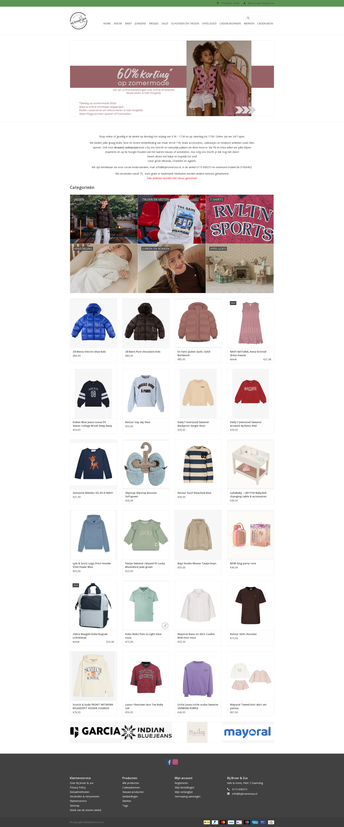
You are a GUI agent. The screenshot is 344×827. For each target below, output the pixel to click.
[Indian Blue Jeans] (146, 732)
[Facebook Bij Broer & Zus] (169, 762)
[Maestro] (247, 822)
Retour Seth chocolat (243, 634)
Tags (125, 805)
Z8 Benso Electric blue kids (89, 351)
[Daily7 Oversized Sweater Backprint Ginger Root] (198, 393)
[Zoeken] (248, 18)
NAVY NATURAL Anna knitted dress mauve (248, 353)
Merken (249, 23)
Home (107, 23)
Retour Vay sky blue (137, 422)
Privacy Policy (78, 787)
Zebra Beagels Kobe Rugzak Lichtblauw (90, 635)
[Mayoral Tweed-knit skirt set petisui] (250, 676)
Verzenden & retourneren (84, 796)
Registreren (181, 783)
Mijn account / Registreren (260, 3)
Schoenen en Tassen (185, 23)
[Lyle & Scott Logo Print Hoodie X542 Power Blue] (93, 534)
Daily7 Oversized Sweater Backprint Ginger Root (193, 423)
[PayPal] (215, 822)
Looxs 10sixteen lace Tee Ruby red (144, 706)
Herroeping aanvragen (187, 796)
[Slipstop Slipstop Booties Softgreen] (145, 464)
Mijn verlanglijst (184, 792)
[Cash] (270, 822)
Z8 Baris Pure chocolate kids (142, 351)
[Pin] (263, 822)
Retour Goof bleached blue (194, 493)
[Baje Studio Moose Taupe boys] (198, 534)
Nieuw (118, 23)
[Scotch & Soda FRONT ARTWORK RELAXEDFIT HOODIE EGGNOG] (93, 676)
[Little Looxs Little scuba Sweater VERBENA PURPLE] (198, 676)
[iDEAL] (206, 822)
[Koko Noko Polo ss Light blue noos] (145, 605)
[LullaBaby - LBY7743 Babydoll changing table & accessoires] (250, 464)
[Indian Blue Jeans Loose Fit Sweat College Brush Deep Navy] (93, 393)
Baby (128, 23)
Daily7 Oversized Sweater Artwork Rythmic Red (246, 423)
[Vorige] (77, 732)
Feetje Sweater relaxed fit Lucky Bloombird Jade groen (145, 565)
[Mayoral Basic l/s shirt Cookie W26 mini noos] (198, 605)
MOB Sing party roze (243, 563)
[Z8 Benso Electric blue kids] (93, 323)
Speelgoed (209, 23)
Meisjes (154, 23)
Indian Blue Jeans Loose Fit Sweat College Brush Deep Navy (92, 423)
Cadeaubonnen (230, 23)
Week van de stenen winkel (85, 810)
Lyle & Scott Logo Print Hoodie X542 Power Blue (92, 565)
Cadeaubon (265, 23)
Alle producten (130, 783)
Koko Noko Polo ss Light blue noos (143, 635)
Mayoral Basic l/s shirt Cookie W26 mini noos (196, 635)
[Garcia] (95, 732)
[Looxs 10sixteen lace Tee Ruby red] (145, 676)
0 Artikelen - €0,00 (230, 3)
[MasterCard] (223, 822)
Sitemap (74, 805)
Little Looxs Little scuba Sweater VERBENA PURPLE (198, 706)
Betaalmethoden (79, 792)
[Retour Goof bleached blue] (198, 464)
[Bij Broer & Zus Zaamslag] (78, 20)
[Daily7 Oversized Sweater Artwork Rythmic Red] (250, 393)
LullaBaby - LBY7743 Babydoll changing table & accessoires (248, 494)
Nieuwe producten (133, 792)
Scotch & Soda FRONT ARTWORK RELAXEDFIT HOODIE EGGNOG (93, 706)
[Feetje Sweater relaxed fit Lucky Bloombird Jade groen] (145, 534)
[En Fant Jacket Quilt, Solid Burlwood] (198, 323)
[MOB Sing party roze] (250, 534)
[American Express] (255, 822)
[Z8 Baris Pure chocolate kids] (145, 323)
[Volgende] (267, 732)
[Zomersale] (172, 78)
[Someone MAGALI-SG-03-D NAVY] (93, 464)
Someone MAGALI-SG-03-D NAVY (93, 493)
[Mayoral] (248, 732)
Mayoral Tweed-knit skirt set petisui (248, 706)
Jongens (140, 23)
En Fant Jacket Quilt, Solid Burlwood (194, 353)
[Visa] (231, 822)
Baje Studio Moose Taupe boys (197, 563)
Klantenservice (78, 801)
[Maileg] (197, 732)
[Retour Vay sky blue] (145, 393)
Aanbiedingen (130, 796)
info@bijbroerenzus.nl (244, 793)
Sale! (165, 23)
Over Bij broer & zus (82, 783)
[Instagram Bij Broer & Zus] (175, 762)
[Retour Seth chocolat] (250, 605)
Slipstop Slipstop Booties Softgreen (141, 494)
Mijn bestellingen (184, 787)
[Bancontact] (239, 822)
